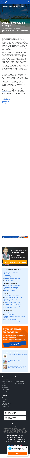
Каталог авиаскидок (7, 381)
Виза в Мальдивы (8, 312)
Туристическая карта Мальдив (12, 278)
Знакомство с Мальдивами (11, 272)
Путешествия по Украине (6, 404)
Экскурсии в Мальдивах (10, 299)
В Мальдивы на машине (10, 290)
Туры (3, 383)
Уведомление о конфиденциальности (15, 441)
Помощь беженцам (7, 406)
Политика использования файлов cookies (15, 439)
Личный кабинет (6, 397)
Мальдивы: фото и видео (10, 276)
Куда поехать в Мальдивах (11, 287)
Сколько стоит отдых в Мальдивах (13, 288)
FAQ (16, 379)
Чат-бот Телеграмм (20, 381)
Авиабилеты (5, 379)
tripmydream (5, 91)
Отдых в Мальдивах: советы (11, 295)
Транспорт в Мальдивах (10, 319)
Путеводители (6, 391)
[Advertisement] (15, 171)
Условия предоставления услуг (15, 435)
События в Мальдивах (10, 307)
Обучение (4, 401)
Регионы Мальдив (8, 280)
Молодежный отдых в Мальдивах (12, 304)
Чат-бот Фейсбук (19, 383)
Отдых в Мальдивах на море (11, 300)
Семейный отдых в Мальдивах (12, 302)
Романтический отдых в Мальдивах (13, 306)
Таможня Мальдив (9, 314)
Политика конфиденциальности (15, 437)
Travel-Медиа (5, 389)
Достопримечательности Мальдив (13, 297)
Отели (4, 385)
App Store (4, 399)
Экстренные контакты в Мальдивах (13, 321)
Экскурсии (5, 387)
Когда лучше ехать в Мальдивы (12, 285)
